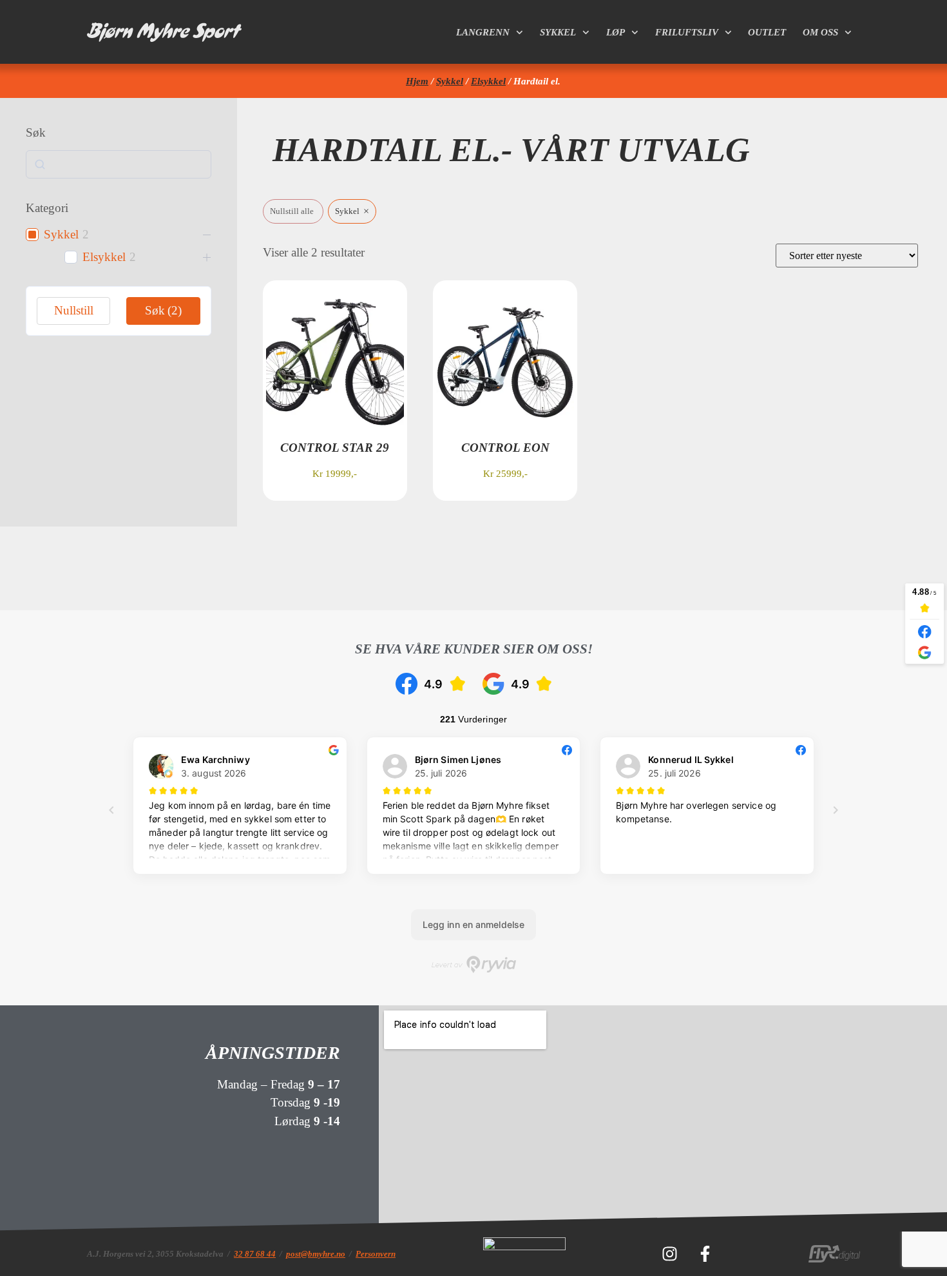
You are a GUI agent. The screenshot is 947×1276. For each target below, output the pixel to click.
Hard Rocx (202, 568)
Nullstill (73, 310)
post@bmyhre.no (315, 1254)
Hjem (417, 80)
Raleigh (699, 568)
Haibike (497, 568)
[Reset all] (293, 211)
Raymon (808, 568)
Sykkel (558, 31)
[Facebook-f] (705, 1253)
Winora (599, 568)
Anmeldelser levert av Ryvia (474, 964)
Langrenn (483, 31)
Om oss (820, 31)
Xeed (395, 568)
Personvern (376, 1254)
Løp (615, 31)
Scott (100, 568)
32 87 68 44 (255, 1254)
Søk (163, 310)
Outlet (767, 31)
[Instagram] (669, 1253)
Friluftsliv (686, 31)
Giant (304, 568)
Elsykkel (488, 80)
